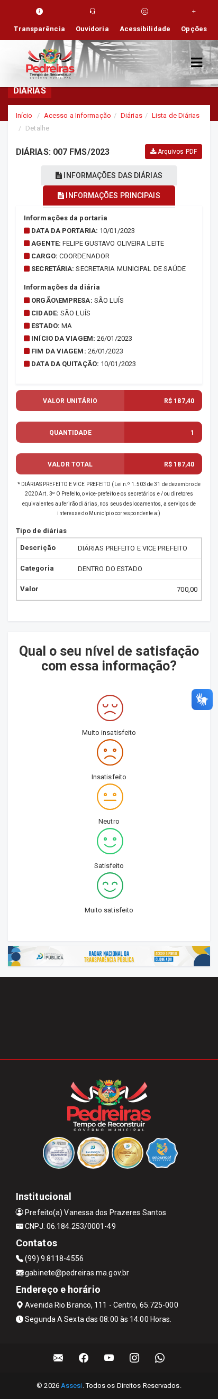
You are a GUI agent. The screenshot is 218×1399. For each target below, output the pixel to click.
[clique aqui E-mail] (58, 1358)
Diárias (131, 115)
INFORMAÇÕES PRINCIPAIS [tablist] (112, 195)
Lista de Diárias (176, 115)
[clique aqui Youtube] (109, 1358)
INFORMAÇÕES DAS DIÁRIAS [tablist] (112, 175)
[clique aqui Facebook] (84, 1358)
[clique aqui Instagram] (134, 1358)
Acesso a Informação (77, 115)
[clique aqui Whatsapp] (160, 1358)
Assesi (72, 1385)
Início (24, 115)
